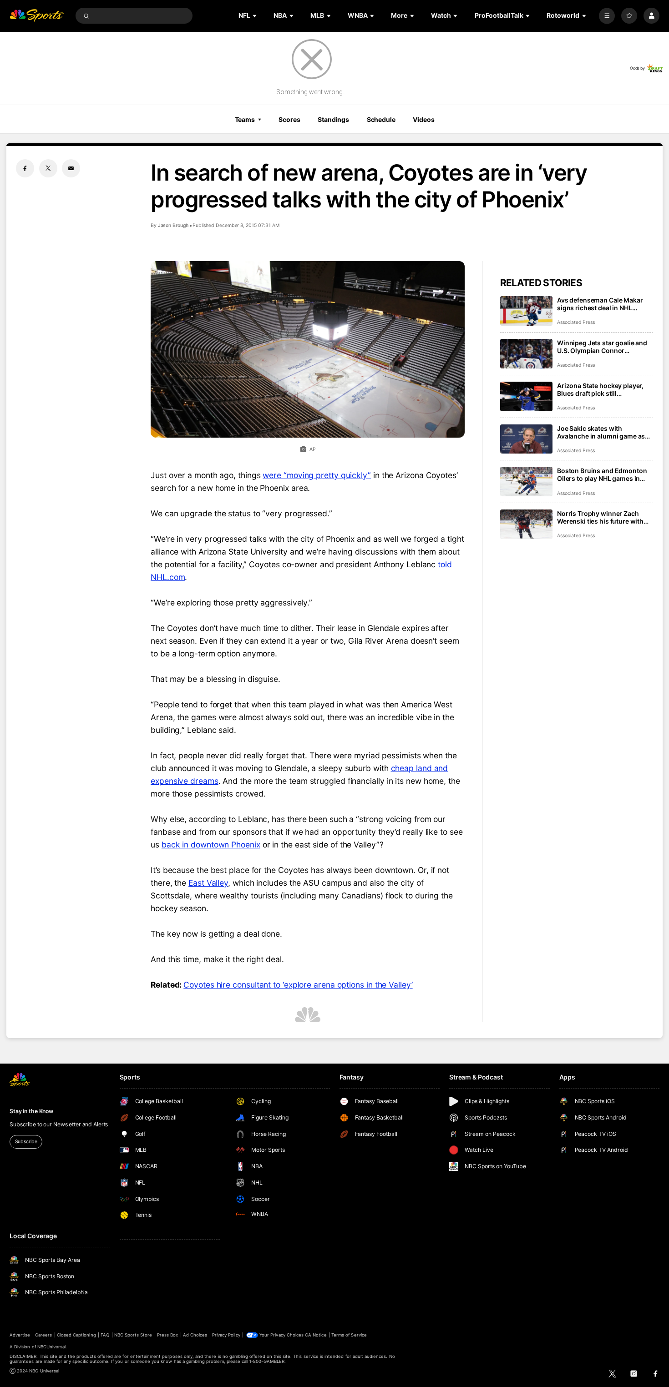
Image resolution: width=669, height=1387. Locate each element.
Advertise (20, 1334)
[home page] (37, 15)
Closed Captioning (76, 1334)
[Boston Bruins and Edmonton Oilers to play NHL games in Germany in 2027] (526, 481)
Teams (245, 119)
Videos (423, 119)
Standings (333, 119)
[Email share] (71, 168)
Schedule (381, 119)
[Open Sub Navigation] (255, 16)
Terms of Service (349, 1334)
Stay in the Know (31, 1111)
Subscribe (26, 1142)
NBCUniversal (51, 1346)
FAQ (105, 1334)
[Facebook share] (25, 168)
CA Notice (315, 1334)
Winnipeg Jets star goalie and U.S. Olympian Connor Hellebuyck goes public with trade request (602, 346)
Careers (43, 1334)
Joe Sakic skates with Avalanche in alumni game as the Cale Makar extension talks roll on (603, 432)
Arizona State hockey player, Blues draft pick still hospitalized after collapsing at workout (604, 389)
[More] (607, 16)
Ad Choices (195, 1334)
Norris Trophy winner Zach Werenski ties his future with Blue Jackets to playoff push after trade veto (600, 517)
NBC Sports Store (133, 1334)
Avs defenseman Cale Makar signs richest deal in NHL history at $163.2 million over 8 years (604, 304)
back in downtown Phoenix (211, 844)
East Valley (208, 883)
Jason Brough (173, 225)
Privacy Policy (226, 1334)
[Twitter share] (48, 168)
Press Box (167, 1334)
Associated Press (576, 322)
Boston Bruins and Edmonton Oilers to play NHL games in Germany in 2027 (602, 474)
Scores (289, 119)
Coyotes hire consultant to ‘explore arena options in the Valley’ (297, 984)
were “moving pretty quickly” (317, 475)
